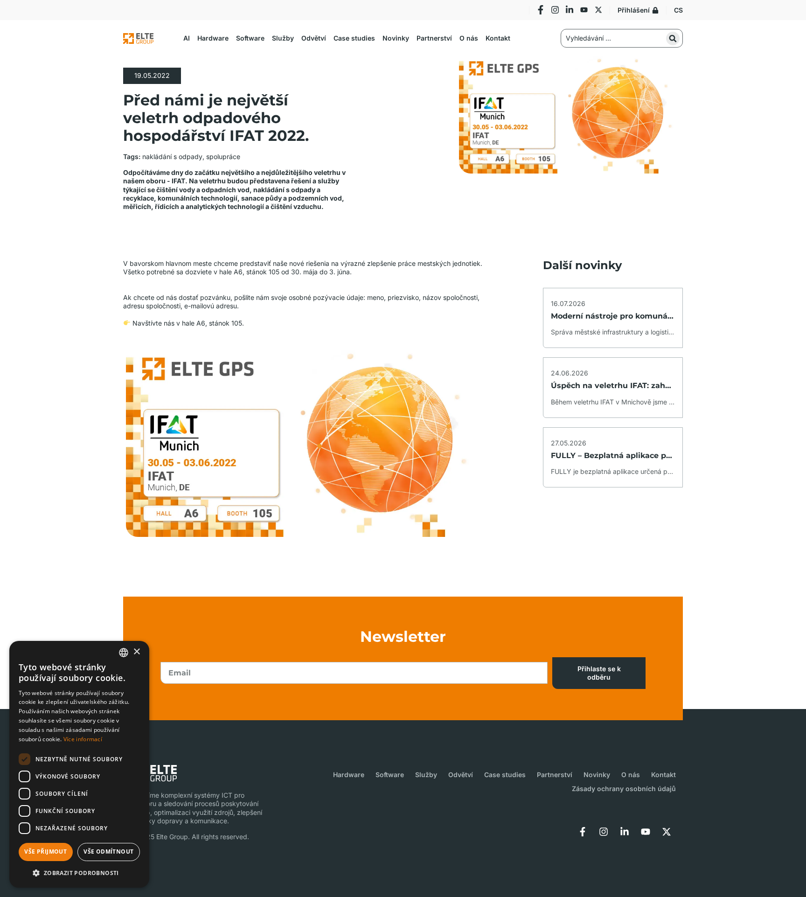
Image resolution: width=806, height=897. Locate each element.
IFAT (178, 181)
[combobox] (123, 652)
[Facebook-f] (540, 10)
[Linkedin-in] (569, 10)
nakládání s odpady (172, 156)
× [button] (136, 651)
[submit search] (673, 38)
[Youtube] (584, 10)
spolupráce (223, 156)
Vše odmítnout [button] (108, 851)
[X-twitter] (598, 10)
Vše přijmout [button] (45, 851)
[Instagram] (555, 10)
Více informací (82, 739)
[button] (187, 38)
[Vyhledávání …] (622, 38)
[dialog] (79, 764)
